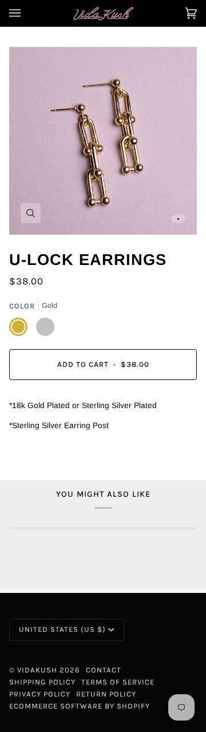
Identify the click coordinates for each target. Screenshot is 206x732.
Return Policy (106, 694)
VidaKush (37, 670)
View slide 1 (178, 219)
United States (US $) (62, 629)
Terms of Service (117, 682)
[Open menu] (26, 13)
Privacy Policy (39, 694)
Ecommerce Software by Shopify (79, 706)
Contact (103, 670)
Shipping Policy (42, 682)
